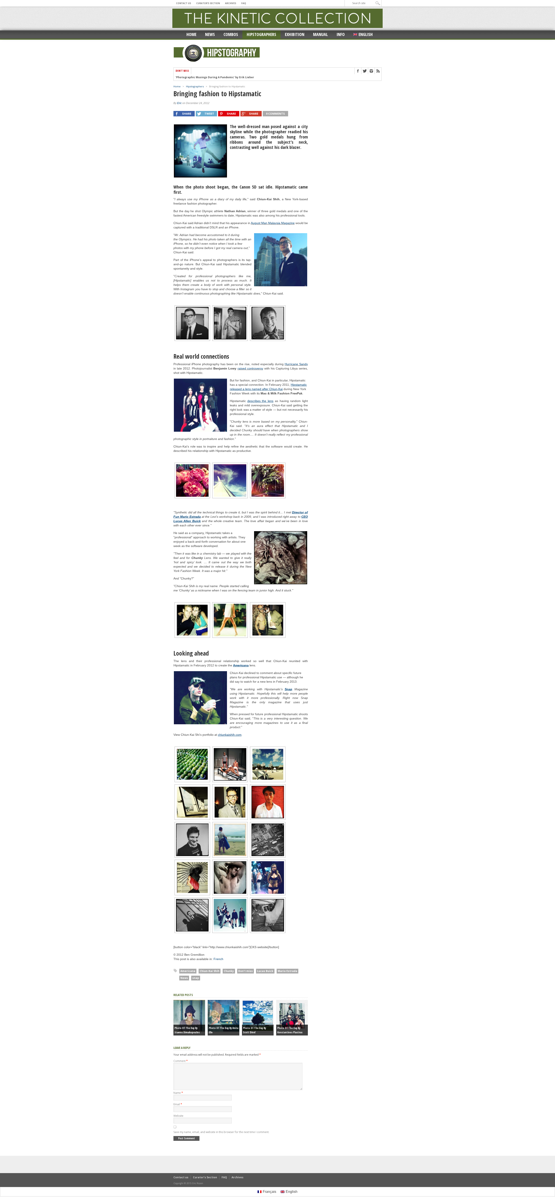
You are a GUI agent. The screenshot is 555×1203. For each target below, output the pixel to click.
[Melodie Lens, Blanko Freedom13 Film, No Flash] (230, 620)
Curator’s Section (208, 3)
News (210, 34)
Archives (230, 3)
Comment (180, 1061)
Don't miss (245, 971)
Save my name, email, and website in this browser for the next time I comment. (221, 1132)
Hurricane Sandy (296, 364)
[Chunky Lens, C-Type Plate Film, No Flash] (281, 558)
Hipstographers (261, 34)
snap (195, 978)
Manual (320, 34)
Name (178, 1093)
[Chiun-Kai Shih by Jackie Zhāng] (200, 151)
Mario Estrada (287, 971)
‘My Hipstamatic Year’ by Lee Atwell (200, 77)
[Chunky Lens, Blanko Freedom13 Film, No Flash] (192, 480)
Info (340, 34)
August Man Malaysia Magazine (273, 223)
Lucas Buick (265, 971)
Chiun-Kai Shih (209, 971)
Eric (179, 103)
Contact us (183, 3)
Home (191, 34)
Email (177, 1104)
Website (178, 1116)
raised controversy (250, 368)
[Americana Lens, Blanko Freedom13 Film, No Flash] (281, 260)
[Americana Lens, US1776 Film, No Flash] (192, 323)
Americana (187, 971)
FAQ (243, 3)
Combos (231, 34)
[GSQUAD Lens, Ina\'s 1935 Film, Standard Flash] (192, 620)
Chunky (229, 971)
